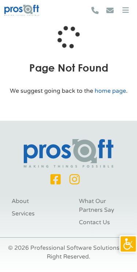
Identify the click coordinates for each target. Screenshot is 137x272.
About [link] (20, 201)
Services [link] (23, 213)
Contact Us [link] (94, 222)
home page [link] (110, 91)
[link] (128, 244)
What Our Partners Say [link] (96, 206)
